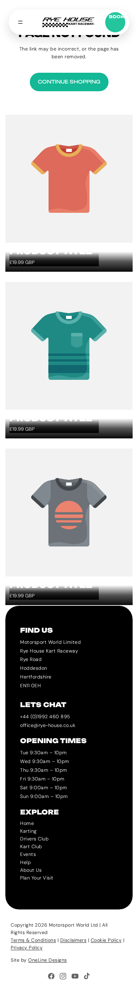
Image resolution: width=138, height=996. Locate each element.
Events (28, 854)
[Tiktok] (87, 976)
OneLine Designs (47, 960)
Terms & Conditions (33, 940)
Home (27, 823)
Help (25, 862)
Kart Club (31, 846)
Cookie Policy (106, 940)
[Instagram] (63, 976)
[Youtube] (75, 976)
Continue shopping (69, 82)
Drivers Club (34, 839)
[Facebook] (51, 976)
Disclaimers (73, 940)
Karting (28, 831)
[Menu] (20, 22)
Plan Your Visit (37, 878)
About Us (31, 870)
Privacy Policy (27, 947)
